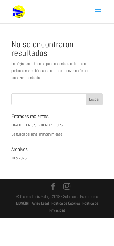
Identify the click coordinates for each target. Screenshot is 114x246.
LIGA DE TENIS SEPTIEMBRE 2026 (37, 125)
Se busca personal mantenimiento (36, 134)
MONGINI (22, 203)
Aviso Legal (40, 203)
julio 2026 (19, 158)
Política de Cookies (65, 203)
